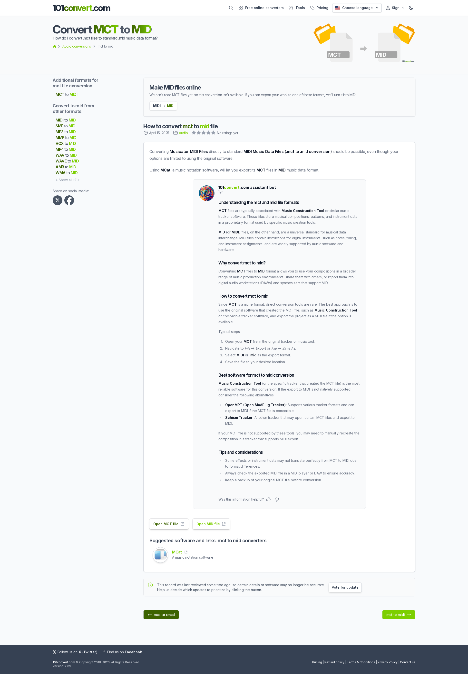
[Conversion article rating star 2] (198, 133)
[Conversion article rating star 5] (213, 133)
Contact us (407, 662)
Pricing (317, 662)
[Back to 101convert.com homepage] (55, 46)
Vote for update (345, 587)
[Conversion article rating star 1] (194, 133)
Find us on (124, 652)
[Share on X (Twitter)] (58, 200)
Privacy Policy (388, 662)
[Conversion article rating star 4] (208, 133)
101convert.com (64, 662)
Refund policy (334, 662)
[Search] (231, 7)
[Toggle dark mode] (411, 7)
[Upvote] (268, 499)
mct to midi (395, 615)
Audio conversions (76, 46)
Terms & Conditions (361, 662)
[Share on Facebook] (70, 200)
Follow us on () (78, 652)
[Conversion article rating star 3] (203, 133)
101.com (81, 8)
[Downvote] (277, 499)
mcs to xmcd (164, 615)
